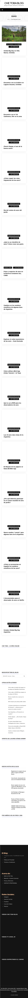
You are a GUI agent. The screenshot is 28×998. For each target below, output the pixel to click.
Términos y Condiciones (9, 862)
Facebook (6, 901)
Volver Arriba (14, 995)
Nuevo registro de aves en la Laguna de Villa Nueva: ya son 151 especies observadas (18, 786)
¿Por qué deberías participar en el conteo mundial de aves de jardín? (14, 500)
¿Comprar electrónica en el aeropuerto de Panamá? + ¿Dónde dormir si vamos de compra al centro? (17, 707)
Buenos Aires (8, 267)
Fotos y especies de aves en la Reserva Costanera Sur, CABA (13, 273)
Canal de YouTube (8, 899)
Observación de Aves (14, 76)
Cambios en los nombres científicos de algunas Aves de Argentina (13, 307)
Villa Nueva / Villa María (14, 44)
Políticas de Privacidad (9, 859)
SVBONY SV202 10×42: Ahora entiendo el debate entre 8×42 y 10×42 (18, 807)
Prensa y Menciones (8, 880)
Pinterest (6, 906)
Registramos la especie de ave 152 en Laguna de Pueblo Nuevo (18, 773)
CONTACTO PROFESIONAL (10, 883)
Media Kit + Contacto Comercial (11, 878)
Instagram (6, 897)
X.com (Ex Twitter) (8, 904)
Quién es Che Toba (8, 876)
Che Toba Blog (14, 46)
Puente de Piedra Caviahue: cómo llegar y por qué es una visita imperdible (18, 800)
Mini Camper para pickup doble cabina (17, 701)
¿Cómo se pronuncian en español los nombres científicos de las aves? (12, 566)
